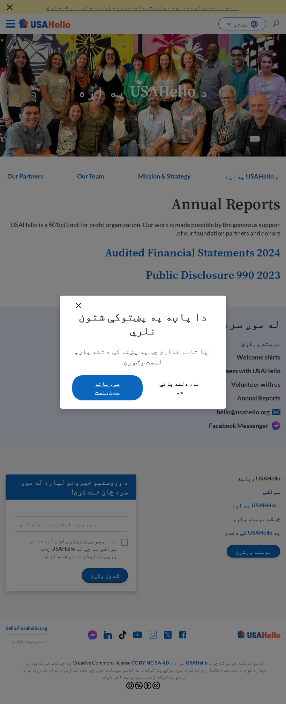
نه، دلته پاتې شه (179, 387)
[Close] (78, 305)
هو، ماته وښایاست (107, 387)
